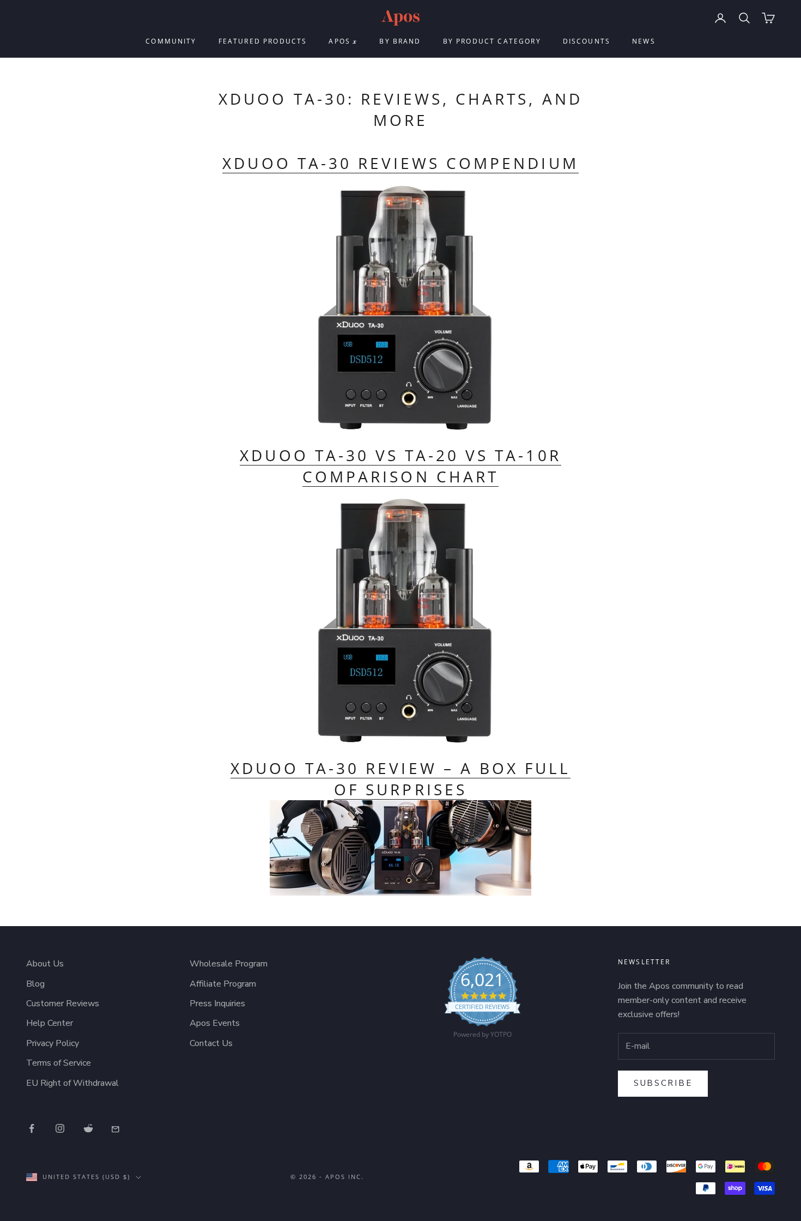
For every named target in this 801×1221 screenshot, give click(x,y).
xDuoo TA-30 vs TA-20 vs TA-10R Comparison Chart (400, 466)
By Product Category (492, 41)
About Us (45, 964)
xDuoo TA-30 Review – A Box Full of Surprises (400, 779)
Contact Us (211, 1043)
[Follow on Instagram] (59, 1128)
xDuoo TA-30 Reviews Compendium (400, 163)
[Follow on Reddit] (88, 1128)
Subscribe (663, 1083)
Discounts (586, 41)
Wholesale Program (229, 964)
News (644, 41)
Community (170, 41)
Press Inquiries (217, 1004)
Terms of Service (58, 1063)
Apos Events (215, 1023)
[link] (482, 1000)
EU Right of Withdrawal (72, 1083)
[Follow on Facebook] (31, 1128)
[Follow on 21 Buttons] (116, 1128)
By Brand (400, 41)
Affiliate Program (223, 984)
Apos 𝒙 (343, 41)
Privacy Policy (52, 1043)
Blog (35, 984)
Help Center (49, 1023)
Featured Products (263, 41)
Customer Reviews (62, 1004)
